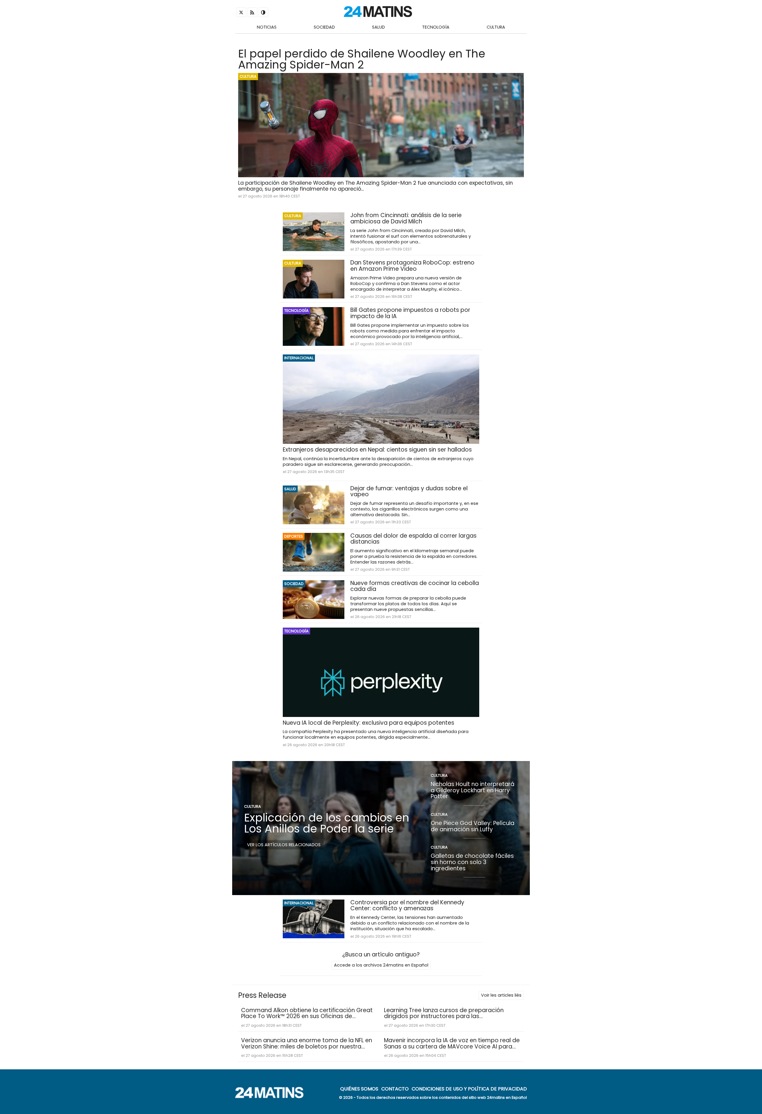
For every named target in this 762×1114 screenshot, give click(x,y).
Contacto (395, 1088)
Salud (378, 27)
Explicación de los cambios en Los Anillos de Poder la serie (326, 823)
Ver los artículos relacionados (284, 844)
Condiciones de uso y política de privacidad (469, 1088)
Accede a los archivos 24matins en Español (381, 965)
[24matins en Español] (272, 1096)
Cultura (496, 27)
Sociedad (324, 27)
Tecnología (435, 27)
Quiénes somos (359, 1088)
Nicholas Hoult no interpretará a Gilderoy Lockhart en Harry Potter (472, 790)
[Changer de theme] (263, 12)
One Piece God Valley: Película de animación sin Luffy (472, 826)
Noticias (267, 27)
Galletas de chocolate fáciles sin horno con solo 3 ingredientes (472, 862)
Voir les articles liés (501, 995)
